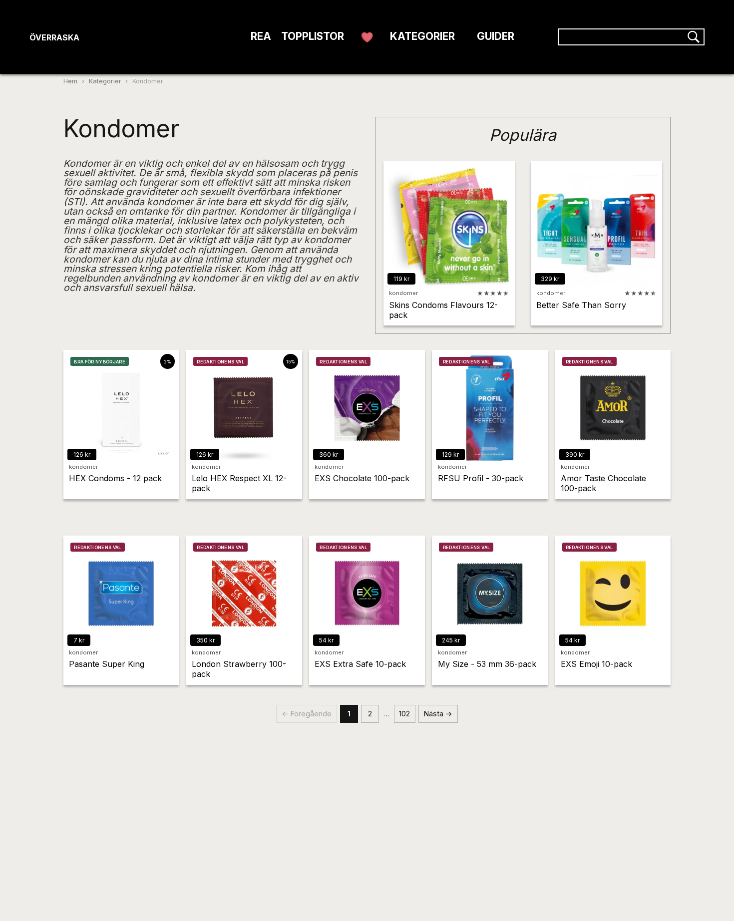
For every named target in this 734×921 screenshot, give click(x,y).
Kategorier (105, 81)
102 (404, 713)
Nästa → (438, 713)
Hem (70, 81)
